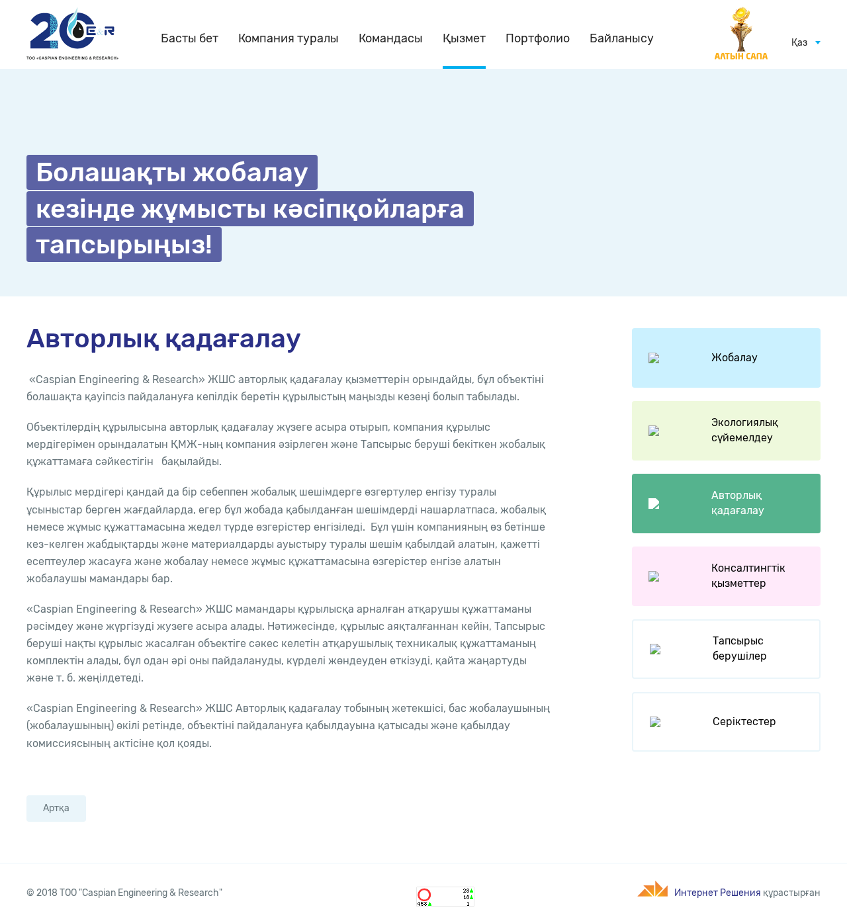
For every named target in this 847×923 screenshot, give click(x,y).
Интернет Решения (717, 893)
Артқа (56, 808)
